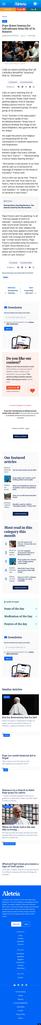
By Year (20, 978)
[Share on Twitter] (26, 87)
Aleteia (22, 36)
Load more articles (20, 514)
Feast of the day (14, 608)
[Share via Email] (30, 87)
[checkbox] (4, 322)
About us (20, 999)
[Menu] (7, 4)
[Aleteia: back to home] (20, 4)
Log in (27, 428)
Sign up (8, 329)
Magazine (20, 959)
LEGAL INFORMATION (21, 1003)
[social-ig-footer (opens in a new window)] (26, 985)
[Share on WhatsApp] (34, 87)
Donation (21, 965)
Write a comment (20, 436)
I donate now (12, 388)
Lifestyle (20, 938)
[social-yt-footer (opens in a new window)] (14, 985)
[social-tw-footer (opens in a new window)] (22, 985)
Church (4, 16)
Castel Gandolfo (9, 844)
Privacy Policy (20, 1014)
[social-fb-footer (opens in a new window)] (18, 985)
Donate (19, 9)
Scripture (7, 807)
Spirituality (20, 941)
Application (20, 957)
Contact (20, 1011)
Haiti (5, 770)
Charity (6, 735)
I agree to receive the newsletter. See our (20, 323)
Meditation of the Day (18, 616)
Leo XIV (6, 697)
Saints (5, 277)
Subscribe (8, 9)
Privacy (20, 1018)
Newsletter (20, 954)
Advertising (20, 968)
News (20, 936)
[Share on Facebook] (18, 87)
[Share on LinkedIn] (22, 87)
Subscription (20, 962)
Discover (20, 944)
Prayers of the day (15, 624)
